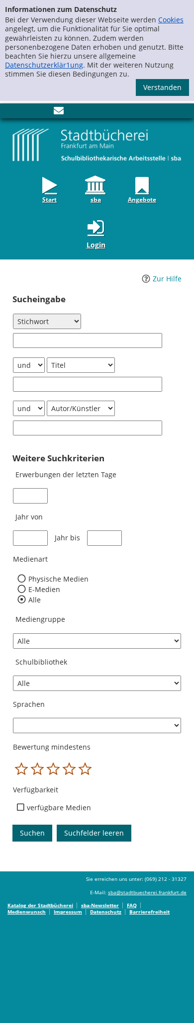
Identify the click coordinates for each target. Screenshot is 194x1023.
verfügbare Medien (59, 807)
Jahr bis (67, 537)
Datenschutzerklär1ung (44, 65)
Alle (34, 600)
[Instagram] (27, 112)
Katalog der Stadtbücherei (40, 905)
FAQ (132, 905)
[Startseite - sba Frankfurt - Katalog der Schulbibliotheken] (97, 144)
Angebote (142, 198)
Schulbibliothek (41, 662)
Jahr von (29, 516)
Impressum (68, 911)
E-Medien (44, 589)
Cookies (171, 19)
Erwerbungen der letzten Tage (65, 474)
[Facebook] (12, 112)
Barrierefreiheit (149, 911)
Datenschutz (105, 911)
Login (96, 244)
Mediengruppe (40, 619)
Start (49, 198)
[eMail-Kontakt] (59, 112)
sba (96, 198)
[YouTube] (42, 112)
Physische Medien (58, 579)
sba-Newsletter (100, 905)
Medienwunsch (26, 911)
